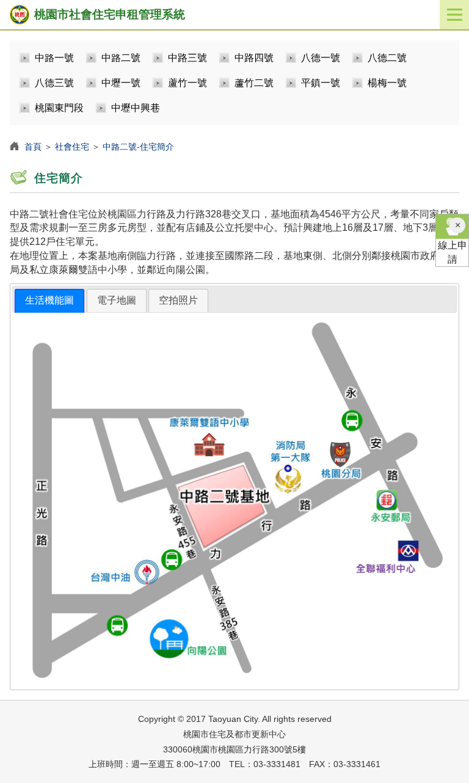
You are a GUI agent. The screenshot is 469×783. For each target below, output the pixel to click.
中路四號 (254, 58)
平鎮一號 (320, 83)
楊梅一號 (387, 83)
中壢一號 (120, 83)
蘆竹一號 (187, 83)
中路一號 (54, 58)
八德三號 (54, 83)
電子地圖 (116, 300)
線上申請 (452, 252)
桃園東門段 (59, 108)
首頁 (33, 146)
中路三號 (187, 58)
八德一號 (320, 58)
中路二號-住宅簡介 (138, 146)
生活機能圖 (49, 300)
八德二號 (387, 58)
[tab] (49, 301)
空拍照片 (178, 300)
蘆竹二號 (254, 83)
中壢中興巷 (135, 108)
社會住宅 (72, 146)
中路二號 (120, 58)
